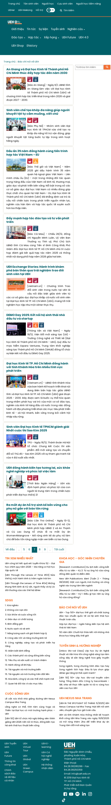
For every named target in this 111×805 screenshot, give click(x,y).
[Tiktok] (63, 800)
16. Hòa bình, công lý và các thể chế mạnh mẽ (29, 679)
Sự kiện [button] (43, 29)
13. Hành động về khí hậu (18, 665)
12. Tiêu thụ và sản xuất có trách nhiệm (26, 660)
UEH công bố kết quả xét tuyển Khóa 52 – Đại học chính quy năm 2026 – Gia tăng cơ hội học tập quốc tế (30, 567)
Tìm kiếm (68, 10)
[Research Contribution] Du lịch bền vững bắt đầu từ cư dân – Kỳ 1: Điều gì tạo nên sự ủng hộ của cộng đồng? (84, 594)
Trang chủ (14, 4)
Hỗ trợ (39, 10)
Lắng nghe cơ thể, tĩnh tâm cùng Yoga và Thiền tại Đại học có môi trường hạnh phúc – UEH (30, 710)
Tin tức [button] (31, 29)
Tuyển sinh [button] (58, 29)
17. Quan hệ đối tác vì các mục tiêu (23, 684)
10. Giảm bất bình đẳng (17, 651)
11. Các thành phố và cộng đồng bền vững (27, 656)
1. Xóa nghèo (11, 605)
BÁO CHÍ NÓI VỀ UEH (73, 607)
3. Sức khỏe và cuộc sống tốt (20, 615)
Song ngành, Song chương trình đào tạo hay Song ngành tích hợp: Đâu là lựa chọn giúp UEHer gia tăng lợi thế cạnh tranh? (84, 669)
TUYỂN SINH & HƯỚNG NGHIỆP (80, 645)
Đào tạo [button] (17, 37)
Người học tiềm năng (88, 4)
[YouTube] (71, 794)
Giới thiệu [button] (17, 29)
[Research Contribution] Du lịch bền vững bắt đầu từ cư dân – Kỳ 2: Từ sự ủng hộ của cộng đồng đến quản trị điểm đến (84, 570)
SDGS (9, 600)
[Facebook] (65, 794)
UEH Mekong (25, 10)
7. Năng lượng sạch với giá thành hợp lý (26, 633)
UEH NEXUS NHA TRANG (75, 698)
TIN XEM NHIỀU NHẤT (19, 558)
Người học (48, 4)
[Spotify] (78, 794)
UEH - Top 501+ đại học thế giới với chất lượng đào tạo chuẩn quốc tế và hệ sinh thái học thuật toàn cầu (84, 616)
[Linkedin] (84, 794)
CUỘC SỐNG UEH (17, 693)
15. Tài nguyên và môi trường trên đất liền (27, 674)
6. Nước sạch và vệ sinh (17, 629)
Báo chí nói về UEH (28, 62)
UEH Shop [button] (17, 45)
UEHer (11, 10)
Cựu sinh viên (65, 4)
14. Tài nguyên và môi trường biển (23, 670)
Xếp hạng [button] (51, 37)
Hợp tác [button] (34, 37)
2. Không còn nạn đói (16, 610)
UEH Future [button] (69, 37)
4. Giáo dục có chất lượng (19, 619)
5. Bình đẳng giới (14, 624)
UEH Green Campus (28, 768)
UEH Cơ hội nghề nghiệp (46, 756)
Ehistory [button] (32, 45)
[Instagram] (90, 794)
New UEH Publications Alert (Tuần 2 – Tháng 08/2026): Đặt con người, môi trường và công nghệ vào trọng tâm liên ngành (84, 582)
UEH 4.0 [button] (83, 37)
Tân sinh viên (30, 4)
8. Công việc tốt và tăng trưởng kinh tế (26, 638)
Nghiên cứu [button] (75, 29)
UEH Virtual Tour (27, 747)
